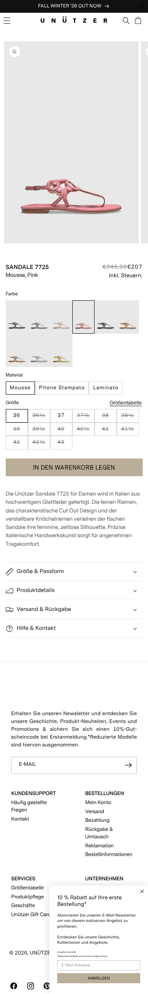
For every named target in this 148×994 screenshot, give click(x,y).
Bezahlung (97, 820)
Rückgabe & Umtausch (99, 833)
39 (20, 431)
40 (65, 431)
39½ (41, 431)
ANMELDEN (99, 978)
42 (20, 444)
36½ (41, 417)
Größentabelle (126, 402)
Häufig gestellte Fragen (29, 806)
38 (109, 417)
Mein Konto (98, 803)
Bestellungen (104, 794)
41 (109, 431)
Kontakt (20, 819)
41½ (130, 431)
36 (16, 415)
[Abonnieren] (128, 765)
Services (23, 879)
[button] (7, 20)
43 (65, 444)
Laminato (105, 388)
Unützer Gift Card (31, 915)
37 (61, 415)
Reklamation (99, 846)
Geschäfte (23, 906)
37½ (86, 417)
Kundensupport (33, 794)
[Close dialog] (142, 891)
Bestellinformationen (108, 854)
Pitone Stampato (62, 388)
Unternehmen (104, 879)
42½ (41, 444)
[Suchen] (126, 20)
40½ (86, 431)
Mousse (20, 388)
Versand (94, 812)
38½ (130, 417)
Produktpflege (27, 897)
